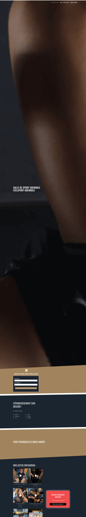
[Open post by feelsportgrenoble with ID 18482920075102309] (35, 495)
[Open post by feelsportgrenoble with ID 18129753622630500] (20, 495)
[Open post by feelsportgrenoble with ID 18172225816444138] (35, 475)
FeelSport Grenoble (54, 2)
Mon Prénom (17, 378)
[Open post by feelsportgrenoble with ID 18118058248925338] (20, 475)
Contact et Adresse (73, 2)
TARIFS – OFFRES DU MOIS (64, 2)
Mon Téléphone (17, 382)
